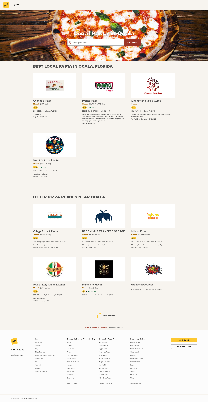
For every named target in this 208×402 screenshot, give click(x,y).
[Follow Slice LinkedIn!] (20, 350)
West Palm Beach (73, 362)
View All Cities (72, 383)
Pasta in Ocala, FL (116, 328)
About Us (38, 342)
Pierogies (133, 368)
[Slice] (6, 5)
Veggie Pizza (103, 349)
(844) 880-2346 (17, 355)
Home (37, 339)
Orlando (69, 345)
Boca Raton (71, 368)
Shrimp (132, 371)
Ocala (104, 328)
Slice (87, 328)
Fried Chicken (135, 362)
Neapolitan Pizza (104, 362)
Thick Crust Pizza (105, 378)
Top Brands (39, 358)
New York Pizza (104, 342)
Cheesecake (134, 345)
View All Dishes (135, 383)
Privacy (37, 368)
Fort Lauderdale (72, 355)
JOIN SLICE (184, 340)
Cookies (133, 355)
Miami (69, 342)
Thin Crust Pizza (104, 371)
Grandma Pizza (104, 368)
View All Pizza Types (105, 383)
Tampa (69, 352)
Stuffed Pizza (103, 375)
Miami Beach (71, 358)
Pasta (132, 365)
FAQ (36, 362)
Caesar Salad (135, 342)
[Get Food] (132, 42)
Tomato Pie (102, 365)
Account (38, 365)
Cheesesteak (134, 352)
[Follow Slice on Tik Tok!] (17, 350)
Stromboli (133, 375)
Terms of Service (41, 371)
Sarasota (70, 375)
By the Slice (103, 355)
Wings (132, 378)
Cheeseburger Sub (136, 349)
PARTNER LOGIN (184, 347)
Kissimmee (70, 371)
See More (108, 315)
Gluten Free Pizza (104, 358)
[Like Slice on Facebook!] (11, 350)
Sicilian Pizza (103, 345)
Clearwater (70, 378)
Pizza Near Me (40, 352)
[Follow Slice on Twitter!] (14, 350)
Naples (69, 365)
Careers (38, 345)
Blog (36, 349)
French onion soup (136, 358)
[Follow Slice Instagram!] (23, 350)
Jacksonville (71, 349)
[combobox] (98, 42)
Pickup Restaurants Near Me (45, 355)
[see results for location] (70, 42)
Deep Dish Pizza (104, 352)
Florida (95, 328)
